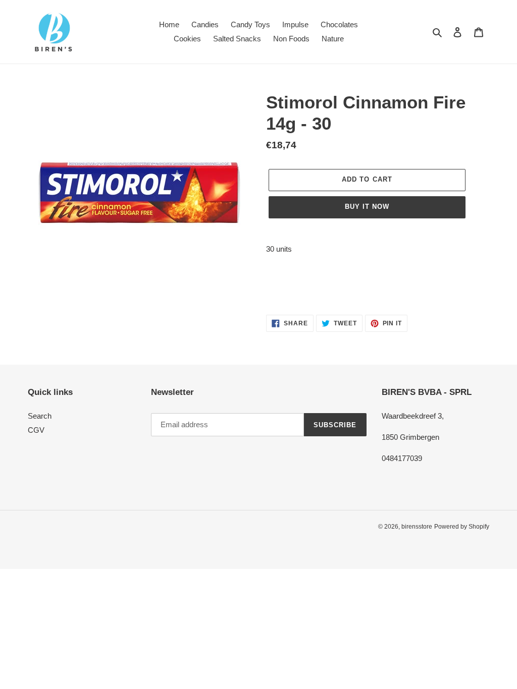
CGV (36, 430)
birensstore (416, 526)
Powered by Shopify (461, 526)
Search (39, 416)
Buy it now (367, 206)
